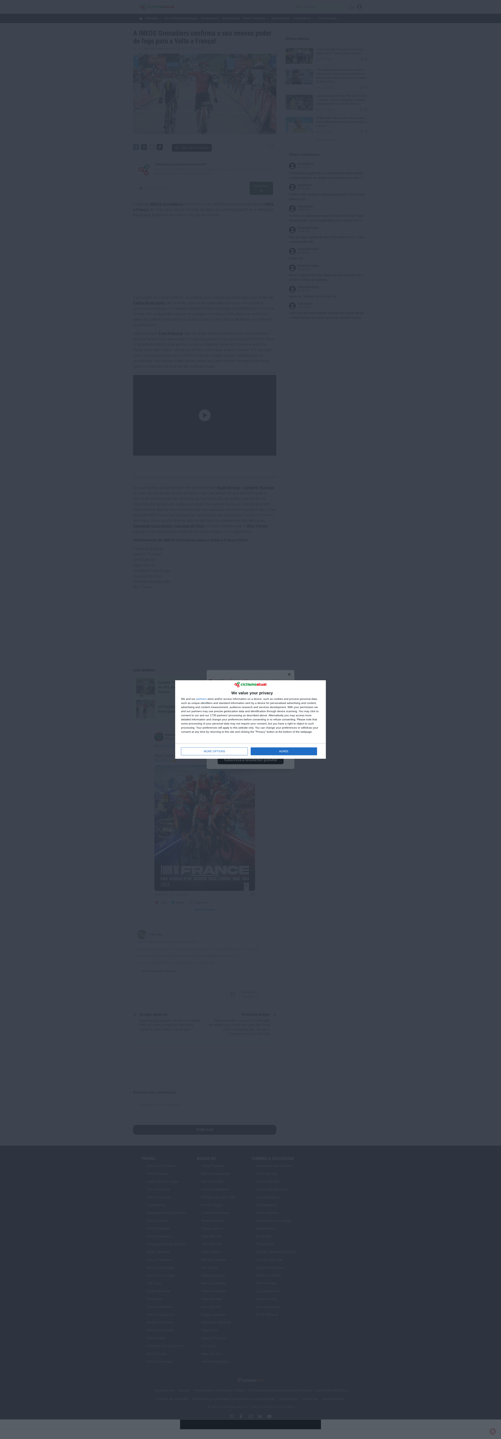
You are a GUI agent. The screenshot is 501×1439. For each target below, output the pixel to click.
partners (201, 698)
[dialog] (250, 719)
